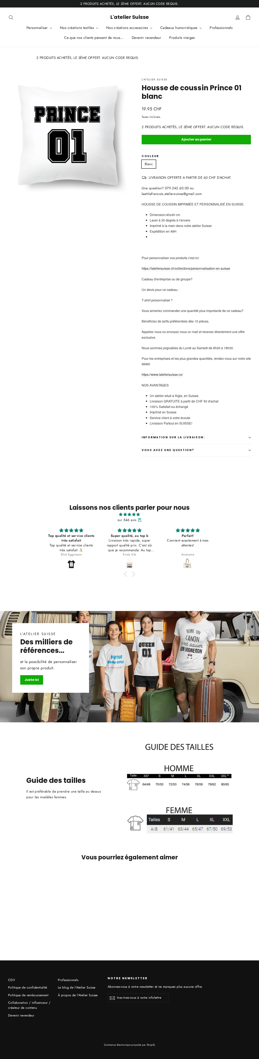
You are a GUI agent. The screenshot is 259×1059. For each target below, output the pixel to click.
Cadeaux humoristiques (179, 27)
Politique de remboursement (28, 995)
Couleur (150, 156)
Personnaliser (38, 27)
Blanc (149, 164)
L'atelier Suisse (129, 17)
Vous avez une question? (168, 450)
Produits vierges (182, 37)
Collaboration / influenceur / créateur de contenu (29, 1005)
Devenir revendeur (146, 37)
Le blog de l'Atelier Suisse (76, 987)
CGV (11, 980)
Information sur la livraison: (173, 437)
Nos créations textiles (77, 27)
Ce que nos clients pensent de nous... (94, 37)
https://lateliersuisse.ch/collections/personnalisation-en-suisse (186, 268)
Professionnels (221, 27)
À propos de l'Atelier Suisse (78, 995)
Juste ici (31, 679)
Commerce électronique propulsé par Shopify (129, 1045)
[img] (129, 514)
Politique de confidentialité (27, 987)
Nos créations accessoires (127, 27)
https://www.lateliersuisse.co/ (162, 374)
